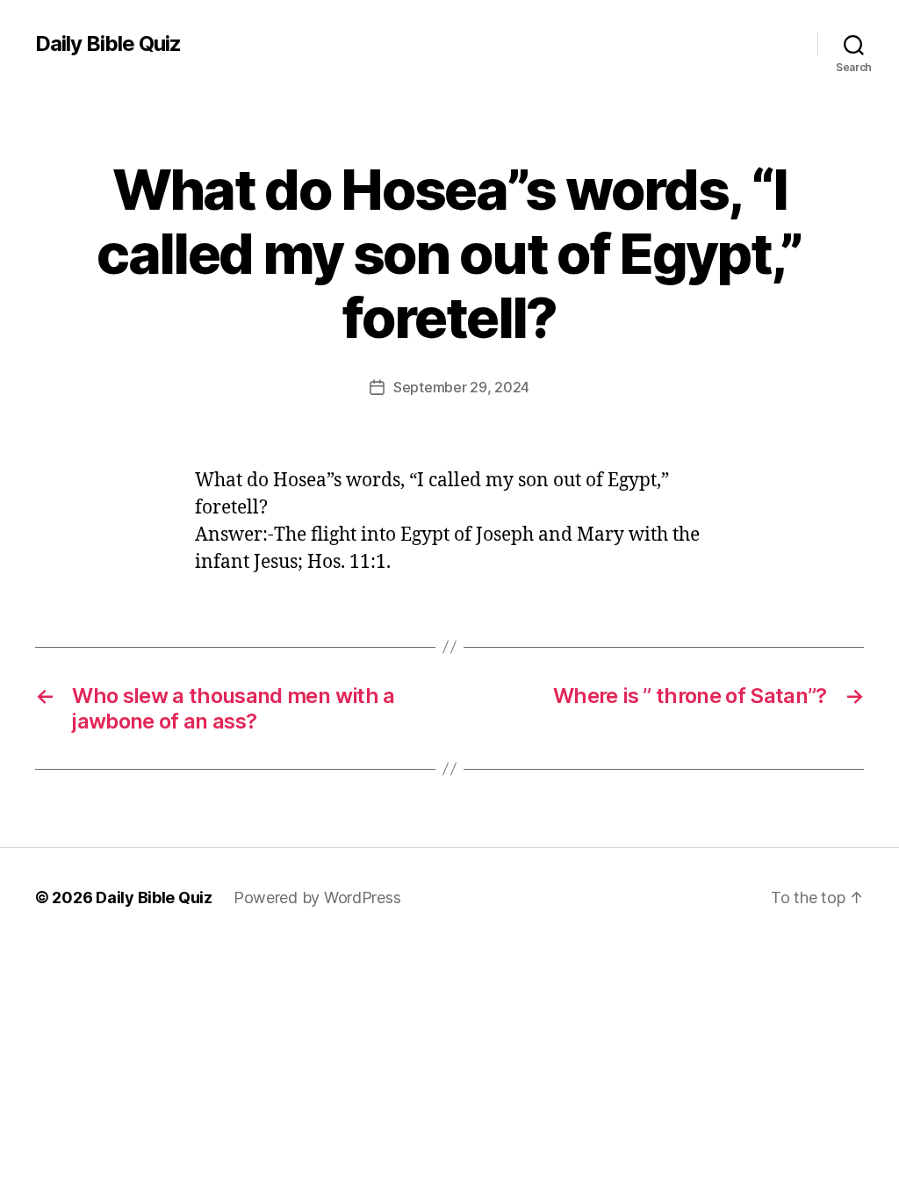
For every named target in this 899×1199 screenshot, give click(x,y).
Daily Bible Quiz (108, 43)
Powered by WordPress (317, 897)
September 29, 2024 (461, 387)
